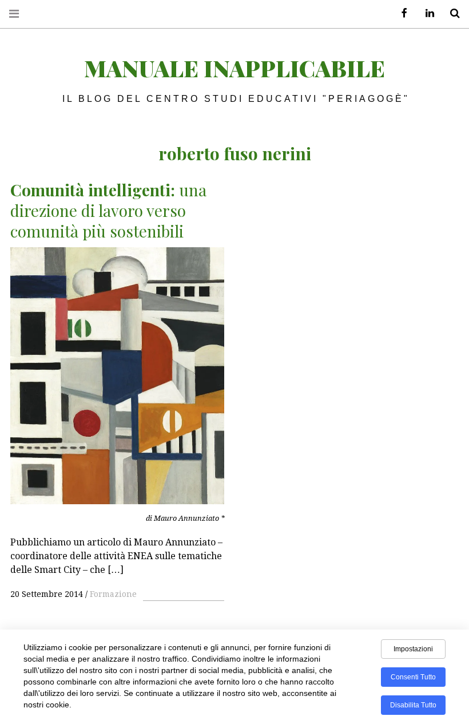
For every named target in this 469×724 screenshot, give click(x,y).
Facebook (400, 13)
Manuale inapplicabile (234, 68)
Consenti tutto (413, 677)
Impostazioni (413, 649)
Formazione (113, 594)
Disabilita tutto (413, 705)
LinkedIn (425, 13)
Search (450, 13)
